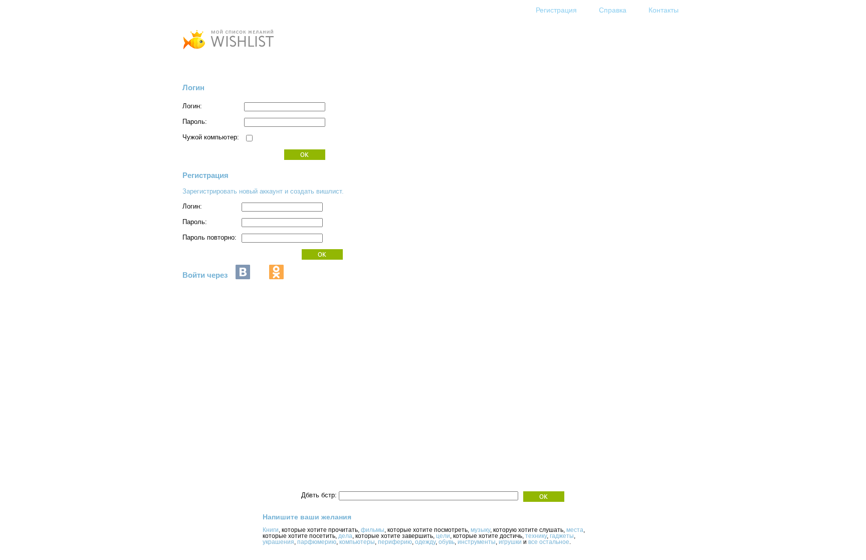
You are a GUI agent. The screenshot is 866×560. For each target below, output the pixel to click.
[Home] (228, 50)
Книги (271, 530)
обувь (447, 542)
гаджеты (562, 536)
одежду (425, 542)
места (574, 530)
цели (443, 536)
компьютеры (357, 542)
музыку (480, 530)
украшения (278, 542)
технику (536, 536)
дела (345, 536)
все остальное (548, 542)
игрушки (510, 542)
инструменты (477, 542)
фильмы (372, 530)
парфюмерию (316, 542)
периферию (395, 542)
